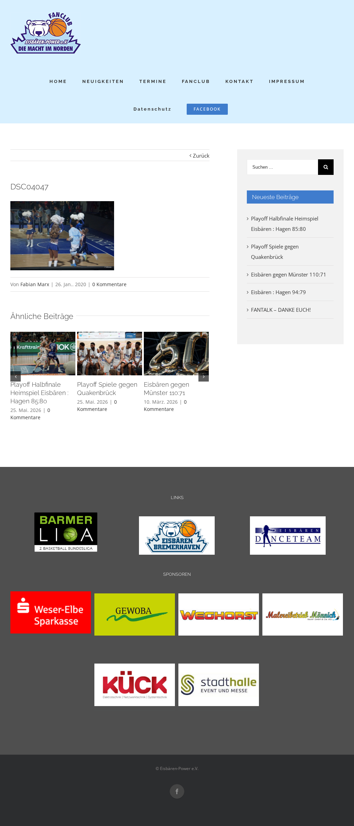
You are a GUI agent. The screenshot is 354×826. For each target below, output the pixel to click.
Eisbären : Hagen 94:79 (278, 292)
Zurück (201, 155)
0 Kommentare (109, 284)
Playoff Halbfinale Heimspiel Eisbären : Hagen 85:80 (39, 393)
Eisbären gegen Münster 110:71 (288, 274)
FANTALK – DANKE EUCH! (281, 309)
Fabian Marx (34, 284)
